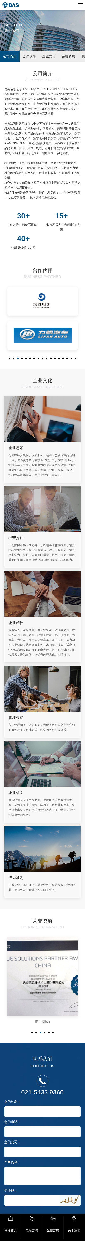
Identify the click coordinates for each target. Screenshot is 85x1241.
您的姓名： (12, 1101)
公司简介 (9, 56)
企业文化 (48, 56)
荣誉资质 (68, 56)
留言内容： (12, 1162)
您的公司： (12, 1142)
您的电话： (12, 1122)
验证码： (11, 1190)
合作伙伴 (29, 56)
